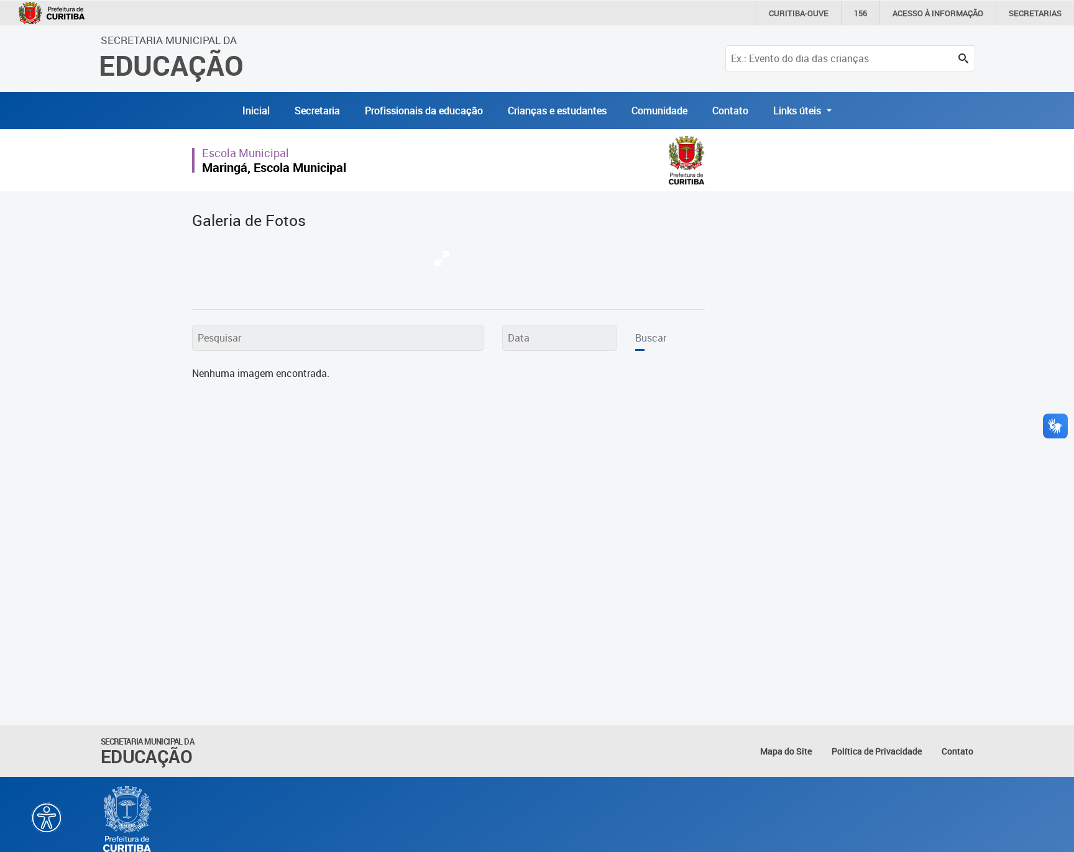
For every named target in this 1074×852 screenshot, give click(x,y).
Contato (730, 110)
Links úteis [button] (798, 110)
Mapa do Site (786, 751)
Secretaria (317, 110)
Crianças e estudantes (557, 110)
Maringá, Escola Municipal (274, 167)
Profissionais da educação (424, 110)
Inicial (256, 110)
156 (860, 13)
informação (938, 13)
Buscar (650, 338)
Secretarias (1035, 13)
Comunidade (659, 110)
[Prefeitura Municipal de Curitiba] (128, 819)
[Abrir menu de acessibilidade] (46, 817)
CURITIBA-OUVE (798, 13)
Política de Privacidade (877, 751)
